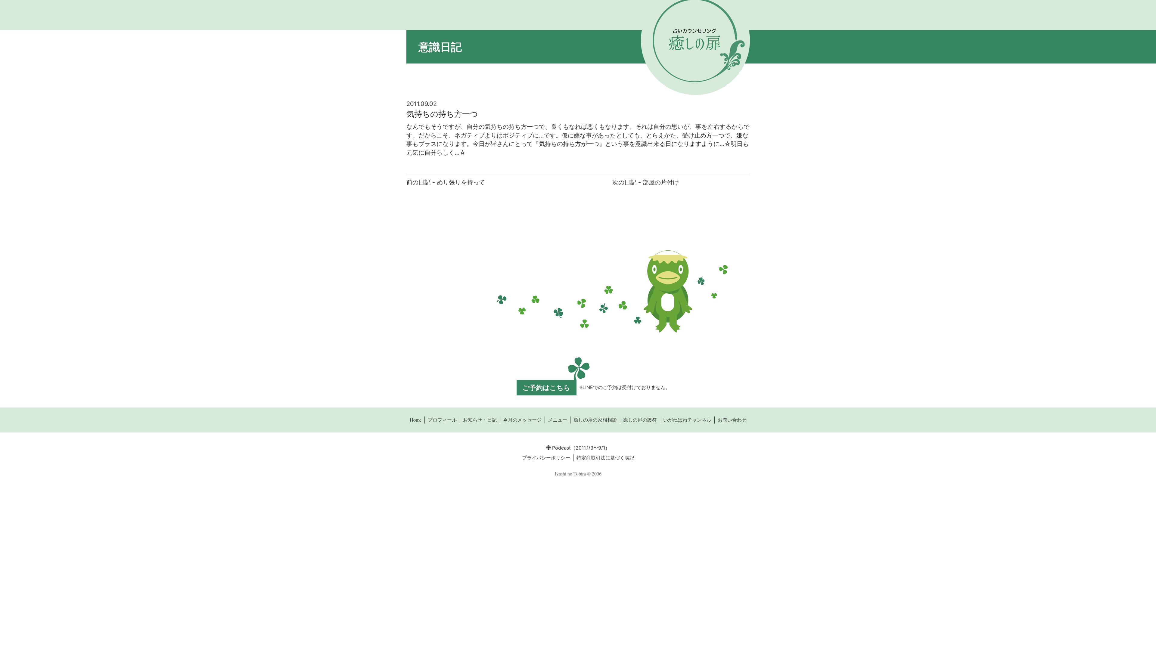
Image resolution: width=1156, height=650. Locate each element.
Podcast (561, 448)
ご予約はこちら (546, 388)
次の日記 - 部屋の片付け (645, 182)
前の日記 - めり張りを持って (445, 182)
